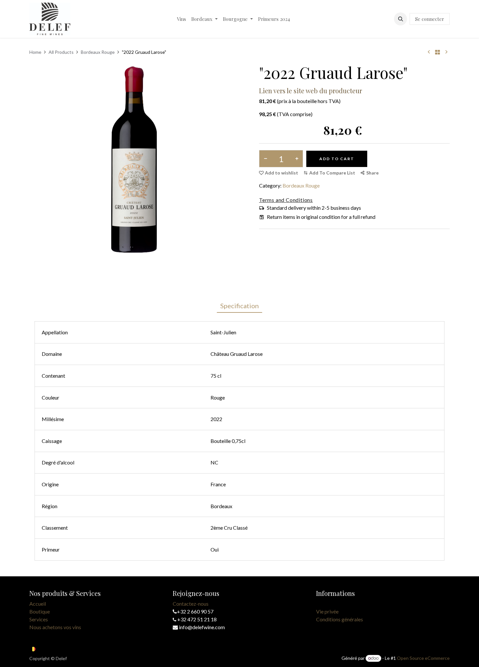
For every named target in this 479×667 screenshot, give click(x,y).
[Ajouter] (295, 158)
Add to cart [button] (336, 158)
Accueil (37, 603)
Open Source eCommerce (423, 658)
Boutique (39, 611)
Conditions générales (339, 619)
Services (38, 619)
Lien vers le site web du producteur (310, 90)
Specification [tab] (239, 306)
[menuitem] (181, 19)
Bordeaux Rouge (98, 52)
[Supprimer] (266, 158)
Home (35, 52)
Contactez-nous (191, 603)
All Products (61, 52)
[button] (400, 18)
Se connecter (429, 19)
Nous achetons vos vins (55, 627)
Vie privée (327, 611)
